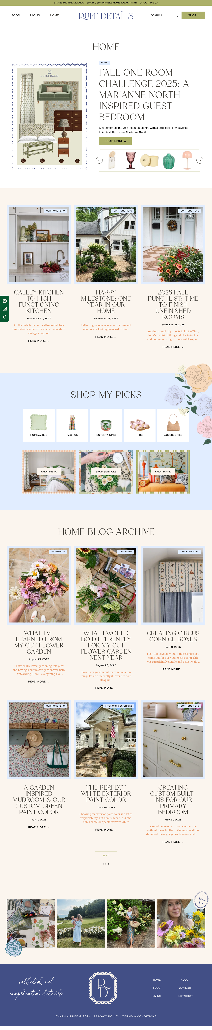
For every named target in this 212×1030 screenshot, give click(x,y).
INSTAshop (185, 996)
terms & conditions (139, 1016)
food (16, 15)
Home (54, 15)
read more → (116, 141)
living (157, 996)
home (157, 979)
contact (185, 988)
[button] (16, 15)
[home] (106, 15)
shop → (194, 15)
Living (35, 15)
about (185, 979)
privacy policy (106, 1016)
